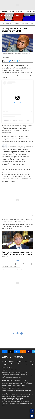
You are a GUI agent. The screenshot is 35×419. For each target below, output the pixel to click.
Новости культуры (15, 266)
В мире (25, 361)
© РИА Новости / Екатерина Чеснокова (10, 53)
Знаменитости (27, 263)
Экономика (19, 361)
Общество (11, 361)
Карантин (12, 263)
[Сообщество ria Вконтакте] (17, 351)
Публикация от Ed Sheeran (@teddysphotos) (14, 120)
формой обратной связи (16, 398)
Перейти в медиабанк (25, 53)
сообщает (29, 75)
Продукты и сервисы (24, 364)
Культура (5, 263)
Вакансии (4, 370)
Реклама (13, 364)
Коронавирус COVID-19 (9, 269)
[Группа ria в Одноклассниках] (23, 351)
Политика (4, 361)
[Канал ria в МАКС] (4, 351)
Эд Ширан (5, 266)
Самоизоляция (21, 269)
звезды (19, 263)
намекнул (23, 174)
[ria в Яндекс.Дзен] (11, 351)
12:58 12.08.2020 (6, 23)
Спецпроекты (6, 364)
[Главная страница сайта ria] (10, 15)
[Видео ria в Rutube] (29, 351)
